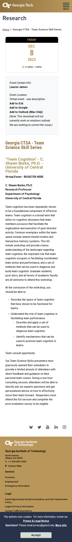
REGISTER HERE (33, 176)
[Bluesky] (31, 427)
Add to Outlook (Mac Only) (26, 112)
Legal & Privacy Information (19, 506)
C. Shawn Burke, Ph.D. (19, 185)
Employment (11, 481)
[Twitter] (39, 427)
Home (6, 29)
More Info (61, 525)
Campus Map (14, 465)
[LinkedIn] (56, 427)
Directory (10, 477)
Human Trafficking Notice (18, 510)
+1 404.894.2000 (17, 461)
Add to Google (19, 107)
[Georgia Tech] (21, 442)
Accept (36, 535)
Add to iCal (16, 103)
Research (14, 18)
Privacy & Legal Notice (36, 521)
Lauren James (19, 87)
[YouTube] (48, 427)
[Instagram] (64, 427)
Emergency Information (17, 485)
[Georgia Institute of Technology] (18, 4)
